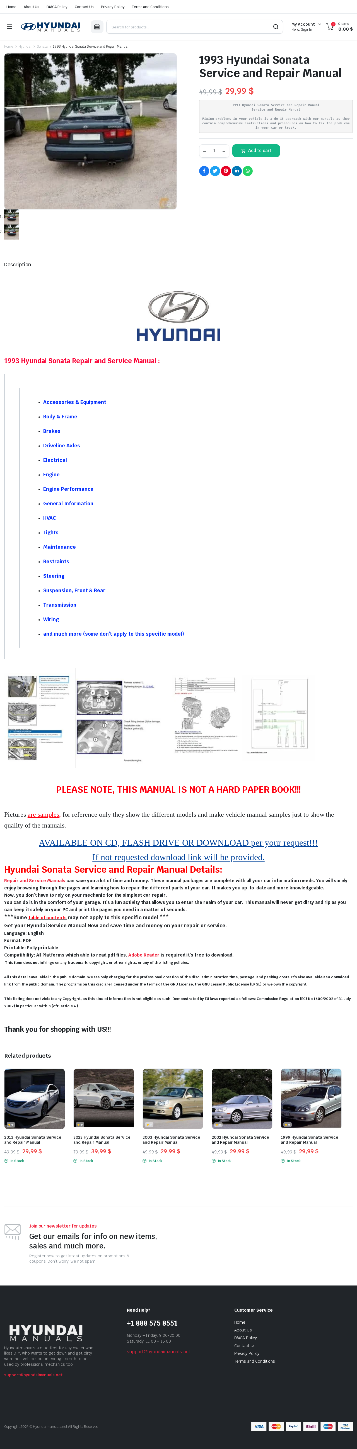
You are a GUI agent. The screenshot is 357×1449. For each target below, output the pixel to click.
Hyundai (25, 46)
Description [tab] (17, 264)
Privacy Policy (113, 6)
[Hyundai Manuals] (51, 26)
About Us (31, 6)
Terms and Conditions (150, 6)
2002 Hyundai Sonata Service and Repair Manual (240, 1140)
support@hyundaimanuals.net (33, 1374)
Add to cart (259, 150)
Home (11, 6)
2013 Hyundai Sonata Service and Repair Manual (32, 1140)
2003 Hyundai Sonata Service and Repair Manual (171, 1140)
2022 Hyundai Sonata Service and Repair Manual (102, 1140)
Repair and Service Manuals (34, 881)
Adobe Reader (144, 955)
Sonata (42, 46)
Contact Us (84, 6)
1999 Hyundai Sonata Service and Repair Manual (309, 1140)
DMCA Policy (57, 6)
